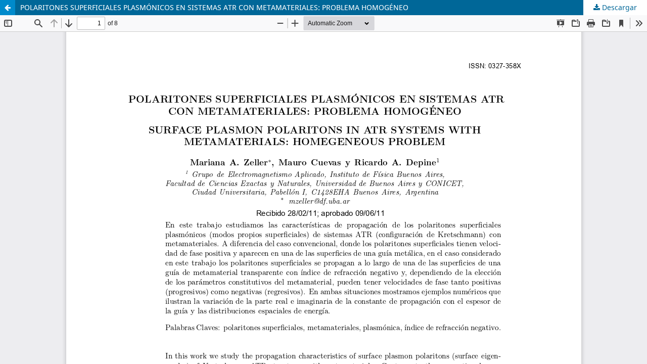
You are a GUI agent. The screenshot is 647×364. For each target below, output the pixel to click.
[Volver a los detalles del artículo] (7, 7)
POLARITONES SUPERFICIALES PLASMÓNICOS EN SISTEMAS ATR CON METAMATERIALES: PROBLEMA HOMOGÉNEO (214, 7)
